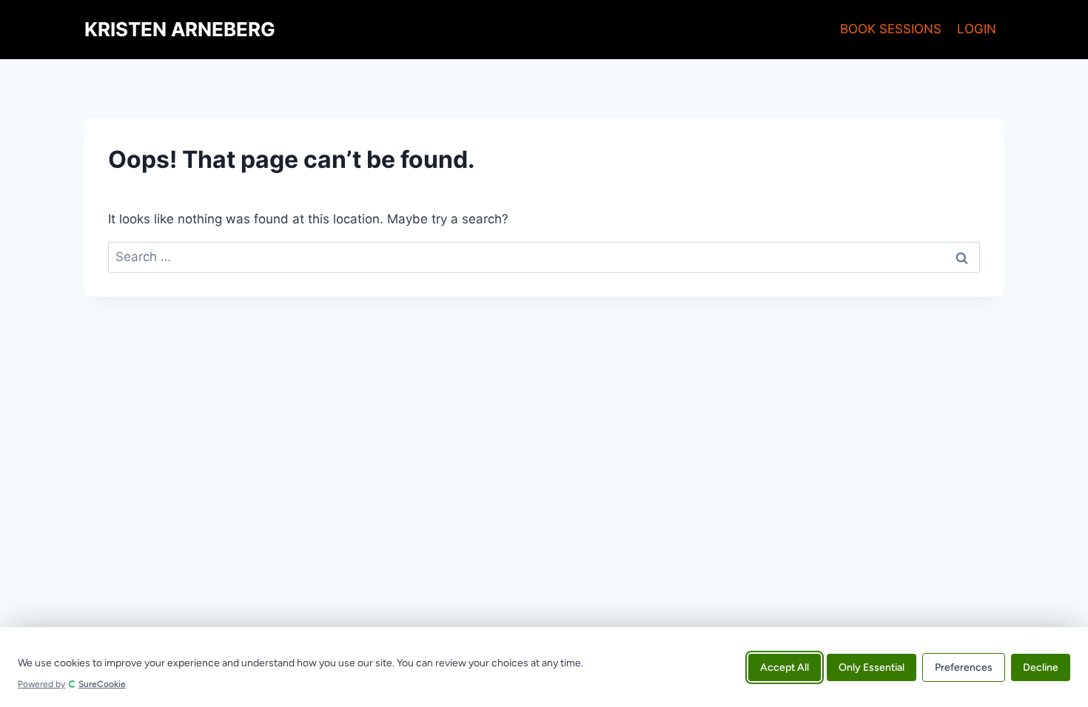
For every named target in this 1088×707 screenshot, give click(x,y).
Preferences (964, 666)
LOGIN (976, 28)
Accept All (784, 666)
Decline (1040, 666)
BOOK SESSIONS (890, 28)
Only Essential (871, 666)
